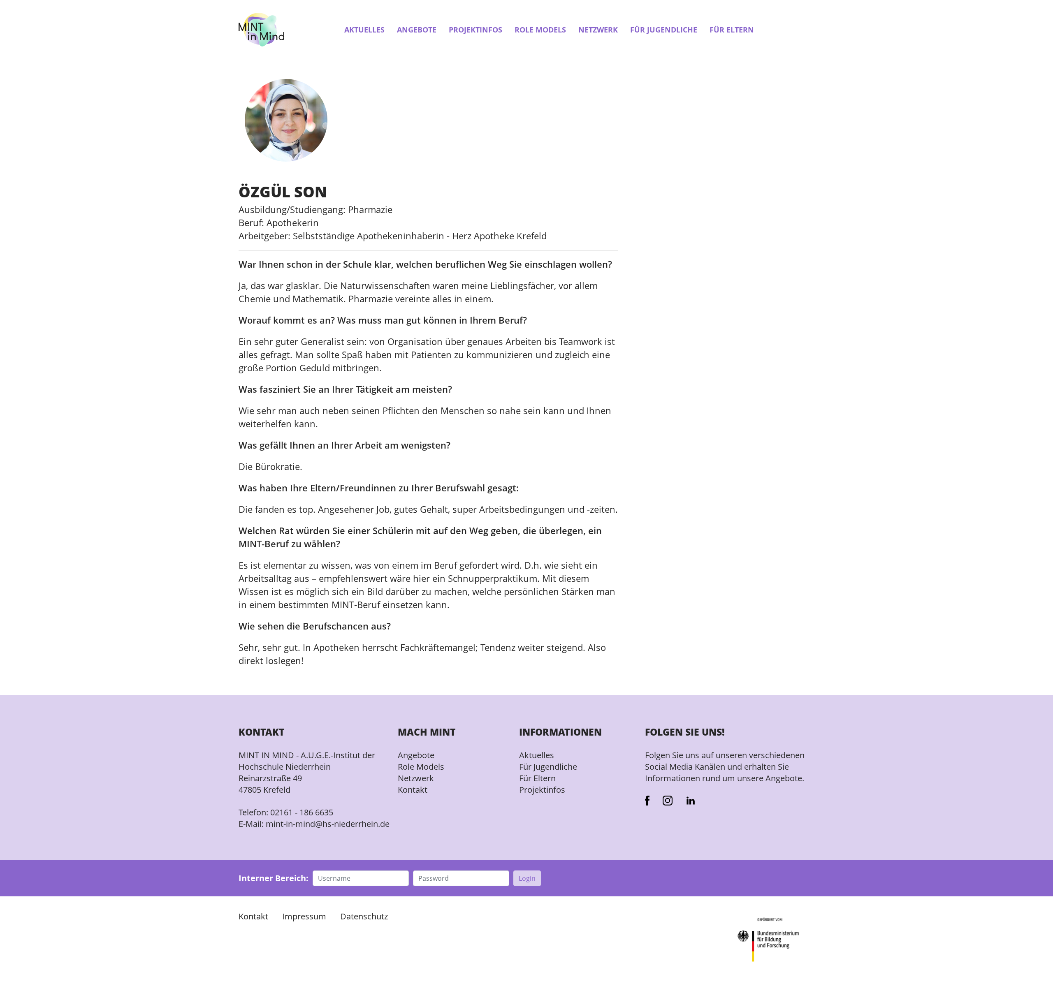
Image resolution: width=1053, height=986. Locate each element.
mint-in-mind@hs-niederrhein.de (328, 823)
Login (527, 878)
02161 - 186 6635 (301, 812)
